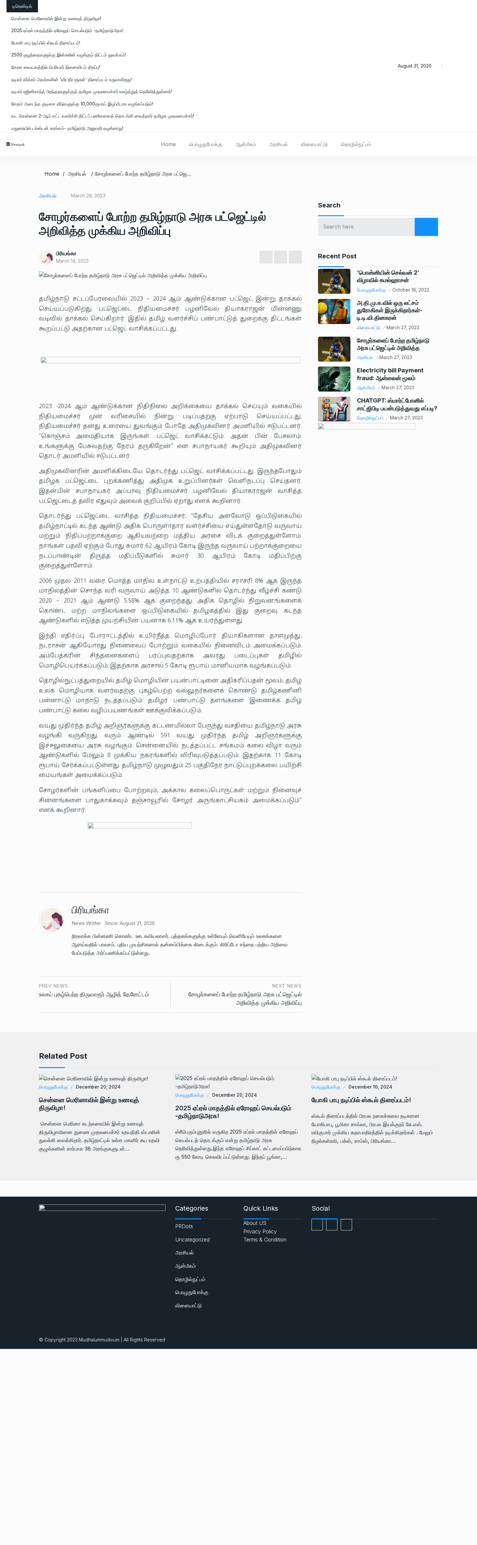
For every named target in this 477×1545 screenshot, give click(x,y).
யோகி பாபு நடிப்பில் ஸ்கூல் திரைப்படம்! (45, 42)
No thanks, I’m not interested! (135, 1541)
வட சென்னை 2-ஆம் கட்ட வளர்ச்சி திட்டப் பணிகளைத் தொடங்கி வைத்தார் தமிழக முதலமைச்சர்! (102, 115)
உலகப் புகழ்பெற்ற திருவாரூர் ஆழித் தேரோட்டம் (94, 994)
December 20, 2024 (98, 1087)
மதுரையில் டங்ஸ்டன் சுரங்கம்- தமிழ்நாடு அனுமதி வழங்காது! (67, 128)
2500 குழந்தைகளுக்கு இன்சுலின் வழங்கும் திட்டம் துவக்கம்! (68, 54)
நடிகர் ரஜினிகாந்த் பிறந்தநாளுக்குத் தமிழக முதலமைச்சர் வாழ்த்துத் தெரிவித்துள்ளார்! (91, 91)
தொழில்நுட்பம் (356, 144)
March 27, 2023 (402, 327)
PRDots (184, 1226)
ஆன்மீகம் (246, 144)
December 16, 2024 (370, 1087)
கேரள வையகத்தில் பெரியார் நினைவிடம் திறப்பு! (55, 67)
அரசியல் (278, 144)
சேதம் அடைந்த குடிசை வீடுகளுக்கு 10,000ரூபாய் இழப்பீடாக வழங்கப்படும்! (82, 103)
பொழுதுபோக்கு (205, 144)
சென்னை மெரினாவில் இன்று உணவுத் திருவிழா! (56, 18)
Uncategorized (192, 1239)
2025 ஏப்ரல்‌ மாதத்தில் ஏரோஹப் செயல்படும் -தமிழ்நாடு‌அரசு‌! (67, 30)
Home (168, 144)
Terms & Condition (265, 1239)
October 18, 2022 (410, 290)
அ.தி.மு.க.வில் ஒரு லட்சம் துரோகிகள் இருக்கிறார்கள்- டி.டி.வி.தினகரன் (389, 310)
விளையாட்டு (314, 144)
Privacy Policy (260, 1231)
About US (254, 1223)
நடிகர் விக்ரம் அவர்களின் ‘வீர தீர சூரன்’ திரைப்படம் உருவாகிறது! (71, 79)
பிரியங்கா (66, 253)
